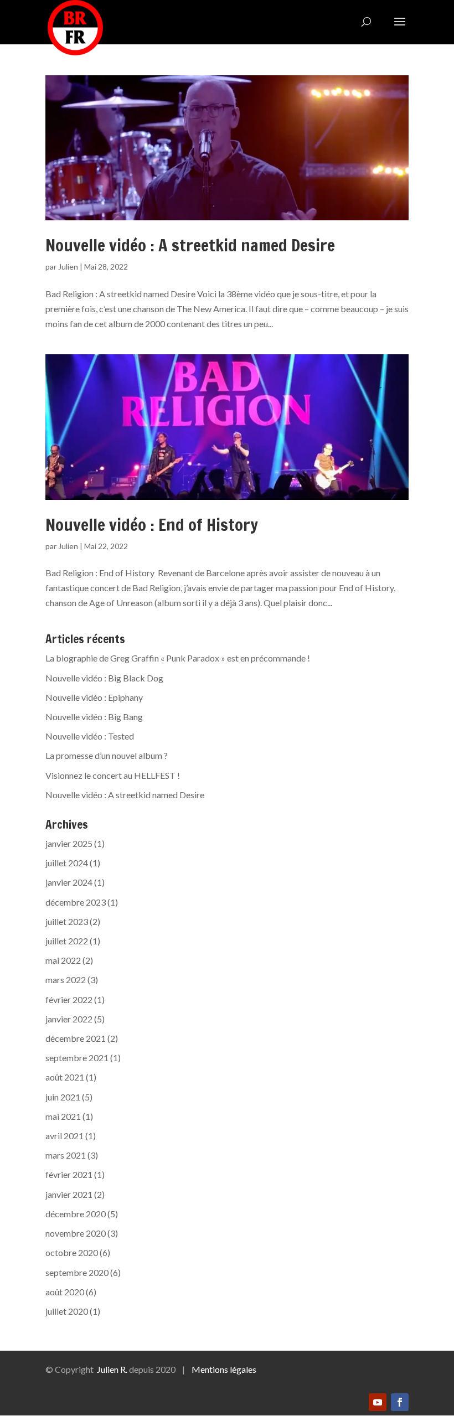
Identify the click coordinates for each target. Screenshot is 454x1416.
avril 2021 (64, 1135)
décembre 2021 (75, 1038)
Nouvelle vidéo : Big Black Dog (104, 678)
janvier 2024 (68, 882)
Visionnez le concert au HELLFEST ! (112, 775)
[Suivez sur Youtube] (377, 1402)
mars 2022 (65, 979)
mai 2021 (63, 1116)
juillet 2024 (66, 862)
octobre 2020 (71, 1252)
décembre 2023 (75, 902)
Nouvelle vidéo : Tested (89, 736)
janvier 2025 (68, 843)
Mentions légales (224, 1369)
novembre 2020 (75, 1233)
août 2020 (64, 1291)
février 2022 (68, 999)
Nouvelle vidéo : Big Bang (94, 716)
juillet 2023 (66, 921)
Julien (68, 266)
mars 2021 (65, 1155)
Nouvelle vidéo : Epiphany (94, 697)
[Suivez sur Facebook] (400, 1402)
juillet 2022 (66, 941)
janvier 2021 (68, 1194)
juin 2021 (62, 1097)
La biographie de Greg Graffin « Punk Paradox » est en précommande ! (177, 658)
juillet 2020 (66, 1311)
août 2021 (64, 1077)
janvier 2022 (68, 1019)
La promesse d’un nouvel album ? (106, 755)
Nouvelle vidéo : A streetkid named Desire (190, 245)
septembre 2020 (77, 1272)
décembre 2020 (75, 1213)
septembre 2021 (77, 1057)
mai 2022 (63, 960)
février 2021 (68, 1174)
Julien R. (112, 1369)
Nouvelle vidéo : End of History (151, 524)
